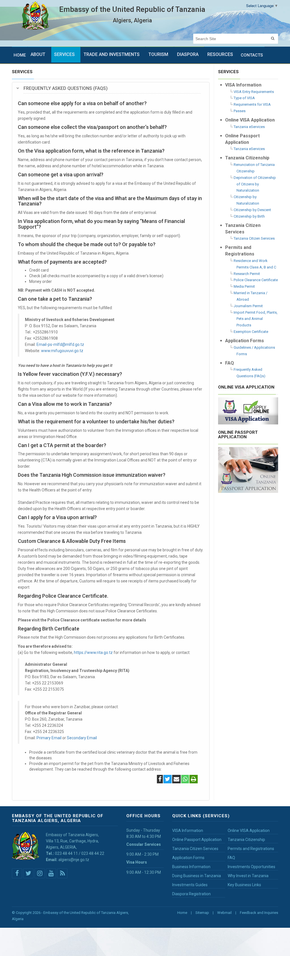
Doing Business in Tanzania (196, 875)
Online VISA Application (249, 830)
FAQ (231, 857)
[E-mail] (176, 779)
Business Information (191, 866)
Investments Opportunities (251, 866)
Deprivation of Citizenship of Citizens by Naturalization (255, 184)
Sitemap (202, 913)
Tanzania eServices (249, 127)
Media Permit (244, 286)
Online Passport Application (196, 839)
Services (64, 54)
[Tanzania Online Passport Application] (248, 469)
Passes (240, 111)
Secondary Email (82, 738)
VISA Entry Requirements (254, 92)
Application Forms (188, 857)
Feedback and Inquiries (259, 913)
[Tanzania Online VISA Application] (248, 410)
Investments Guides (190, 885)
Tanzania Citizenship (246, 839)
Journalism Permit (248, 306)
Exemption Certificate (251, 331)
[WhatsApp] (185, 779)
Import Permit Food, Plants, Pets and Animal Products (256, 319)
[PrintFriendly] (193, 779)
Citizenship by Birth (249, 216)
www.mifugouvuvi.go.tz (62, 350)
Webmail (224, 913)
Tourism (158, 54)
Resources (220, 54)
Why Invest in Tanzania (248, 875)
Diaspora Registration (191, 894)
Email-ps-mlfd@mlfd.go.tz (60, 344)
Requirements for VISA (252, 104)
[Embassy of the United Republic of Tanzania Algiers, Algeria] (35, 15)
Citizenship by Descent (252, 210)
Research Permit (247, 274)
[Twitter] (167, 779)
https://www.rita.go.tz (93, 652)
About (38, 54)
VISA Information (187, 830)
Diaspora (188, 54)
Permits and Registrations (251, 848)
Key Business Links (244, 885)
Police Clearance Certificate (256, 280)
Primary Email (49, 738)
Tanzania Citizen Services (254, 238)
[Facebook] (160, 779)
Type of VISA (244, 98)
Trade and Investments (112, 54)
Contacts (252, 55)
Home (20, 55)
